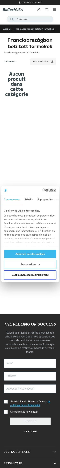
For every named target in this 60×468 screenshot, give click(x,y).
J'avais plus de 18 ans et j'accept (30, 403)
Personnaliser (28, 264)
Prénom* (11, 375)
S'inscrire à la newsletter (24, 411)
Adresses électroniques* (20, 388)
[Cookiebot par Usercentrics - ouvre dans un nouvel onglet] (42, 190)
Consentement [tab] (12, 199)
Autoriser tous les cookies (30, 253)
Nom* (9, 363)
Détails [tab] (29, 199)
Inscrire (30, 421)
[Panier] (46, 9)
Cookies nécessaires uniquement (30, 274)
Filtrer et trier (40, 62)
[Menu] (54, 9)
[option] (30, 2)
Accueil (7, 29)
